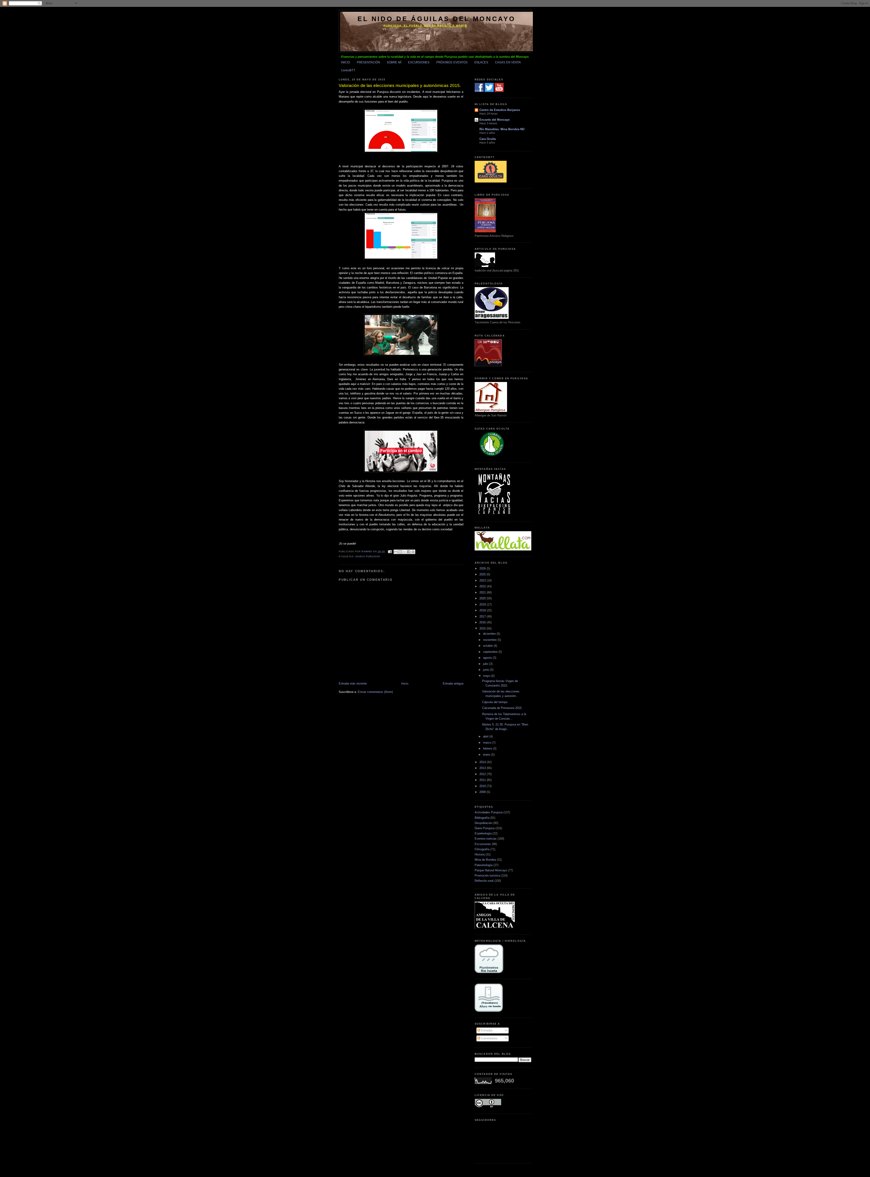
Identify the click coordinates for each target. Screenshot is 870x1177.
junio (486, 669)
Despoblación (483, 823)
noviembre (490, 639)
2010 (483, 786)
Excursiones (483, 844)
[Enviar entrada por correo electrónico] (390, 551)
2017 (483, 616)
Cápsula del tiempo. (495, 702)
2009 (483, 792)
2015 (483, 628)
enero (487, 754)
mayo (487, 675)
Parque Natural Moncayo (491, 870)
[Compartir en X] (404, 552)
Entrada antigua (453, 683)
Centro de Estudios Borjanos (499, 110)
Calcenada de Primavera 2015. (502, 708)
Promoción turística (487, 875)
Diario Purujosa (367, 556)
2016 (483, 622)
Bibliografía (482, 817)
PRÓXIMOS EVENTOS (452, 62)
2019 (483, 604)
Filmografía (482, 849)
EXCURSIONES (419, 62)
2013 (483, 768)
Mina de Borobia (485, 859)
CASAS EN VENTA (508, 62)
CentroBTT (348, 70)
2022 (483, 586)
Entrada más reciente (353, 683)
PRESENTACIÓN (368, 62)
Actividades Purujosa (489, 812)
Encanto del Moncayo (494, 119)
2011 (483, 780)
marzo (487, 742)
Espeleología (483, 833)
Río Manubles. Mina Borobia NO (501, 129)
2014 (483, 762)
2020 (483, 598)
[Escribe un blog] (400, 552)
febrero (488, 748)
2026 (483, 568)
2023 (483, 580)
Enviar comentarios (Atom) (375, 692)
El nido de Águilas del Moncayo (436, 18)
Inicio (404, 683)
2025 (483, 574)
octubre (488, 645)
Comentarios (489, 1038)
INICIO (345, 62)
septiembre (490, 651)
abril (486, 736)
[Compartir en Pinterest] (413, 552)
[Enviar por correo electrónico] (396, 552)
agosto (488, 657)
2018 (483, 610)
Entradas (486, 1030)
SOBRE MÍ (394, 62)
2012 (483, 774)
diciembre (490, 633)
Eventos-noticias (486, 838)
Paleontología (484, 865)
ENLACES (481, 62)
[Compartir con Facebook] (408, 552)
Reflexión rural (484, 880)
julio (486, 663)
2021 (483, 592)
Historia (480, 854)
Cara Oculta (487, 139)
